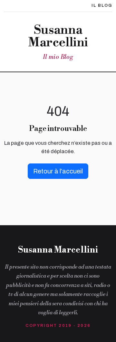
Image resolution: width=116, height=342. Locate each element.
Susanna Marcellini (58, 36)
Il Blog (102, 5)
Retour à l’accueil (58, 171)
